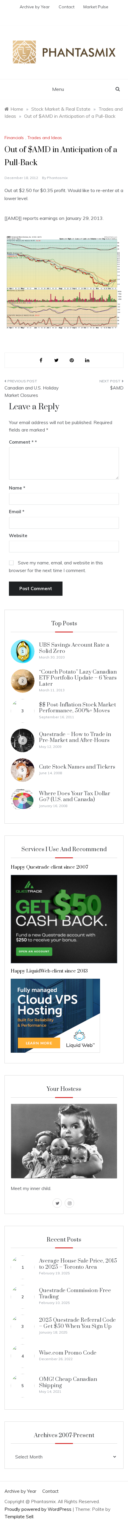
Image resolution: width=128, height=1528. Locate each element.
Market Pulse (95, 6)
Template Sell (18, 1516)
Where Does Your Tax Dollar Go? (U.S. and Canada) (74, 796)
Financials (14, 137)
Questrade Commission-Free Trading (75, 1293)
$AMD (117, 388)
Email (16, 511)
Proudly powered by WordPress (38, 1509)
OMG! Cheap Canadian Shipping (68, 1382)
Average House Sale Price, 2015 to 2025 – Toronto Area (78, 1263)
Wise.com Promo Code (67, 1353)
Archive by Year (35, 6)
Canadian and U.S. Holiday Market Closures (31, 391)
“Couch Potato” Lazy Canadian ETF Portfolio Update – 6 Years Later (78, 678)
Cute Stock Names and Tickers (77, 767)
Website (18, 535)
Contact (66, 6)
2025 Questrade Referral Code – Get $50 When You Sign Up (77, 1323)
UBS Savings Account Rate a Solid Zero (74, 648)
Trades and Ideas (44, 137)
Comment (21, 442)
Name (17, 488)
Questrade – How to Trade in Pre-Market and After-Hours (75, 737)
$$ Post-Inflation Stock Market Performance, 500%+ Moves (77, 707)
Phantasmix (57, 177)
